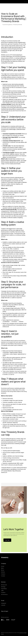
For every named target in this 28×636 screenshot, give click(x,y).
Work (2, 568)
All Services (4, 584)
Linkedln (3, 605)
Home (2, 566)
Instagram (3, 603)
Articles (3, 572)
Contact (3, 576)
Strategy (3, 586)
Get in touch (4, 465)
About (2, 570)
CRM (2, 590)
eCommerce (4, 594)
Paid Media (4, 588)
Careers (3, 574)
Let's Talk (7, 540)
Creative (3, 592)
